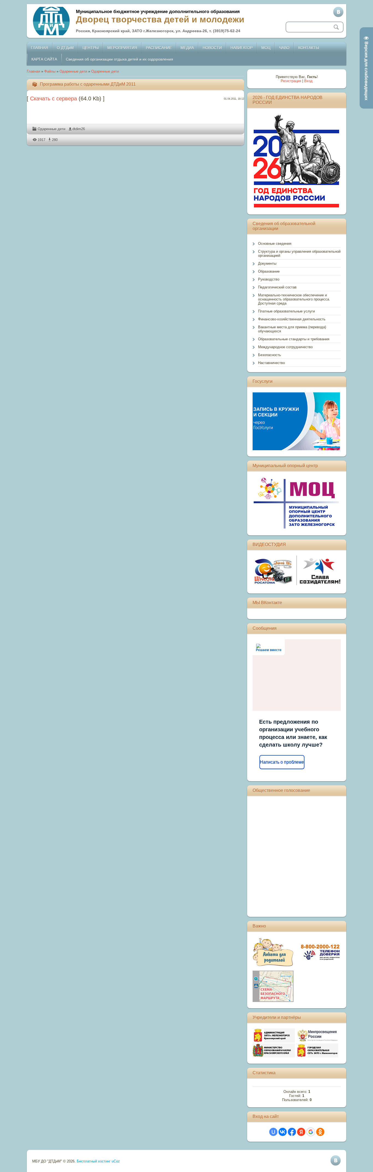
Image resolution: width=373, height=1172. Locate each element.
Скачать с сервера (53, 99)
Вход (308, 81)
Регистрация (291, 81)
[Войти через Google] (310, 1132)
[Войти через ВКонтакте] (283, 1132)
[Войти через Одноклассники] (320, 1132)
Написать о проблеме (282, 762)
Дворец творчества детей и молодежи (160, 19)
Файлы (49, 71)
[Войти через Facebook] (292, 1132)
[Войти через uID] (273, 1132)
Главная (33, 71)
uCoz (116, 1161)
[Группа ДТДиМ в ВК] (338, 12)
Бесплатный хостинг (94, 1161)
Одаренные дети (73, 71)
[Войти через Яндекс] (301, 1132)
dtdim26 (78, 129)
